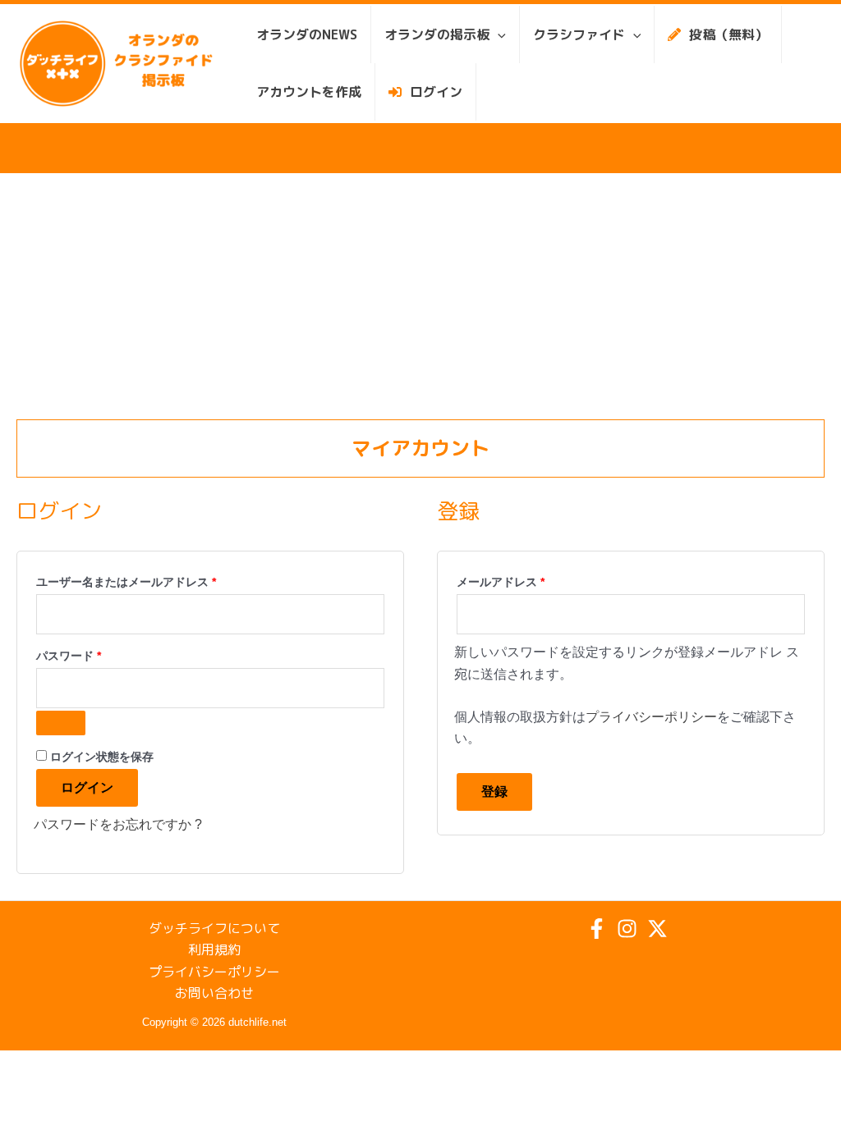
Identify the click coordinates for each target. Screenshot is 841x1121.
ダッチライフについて (214, 928)
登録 (494, 791)
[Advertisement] (420, 296)
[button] (497, 34)
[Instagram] (627, 928)
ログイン (87, 787)
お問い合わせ (214, 993)
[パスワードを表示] (60, 723)
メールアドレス (506, 579)
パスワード (74, 653)
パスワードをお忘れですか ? (118, 824)
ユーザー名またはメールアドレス (131, 579)
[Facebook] (596, 928)
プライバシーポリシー (651, 717)
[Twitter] (657, 928)
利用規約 (214, 949)
